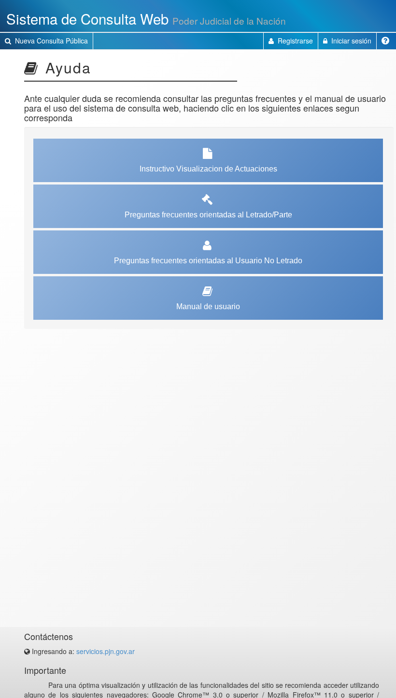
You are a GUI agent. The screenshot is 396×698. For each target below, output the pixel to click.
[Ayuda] (386, 41)
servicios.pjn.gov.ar (105, 651)
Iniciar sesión (350, 40)
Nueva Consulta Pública (50, 40)
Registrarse (294, 40)
